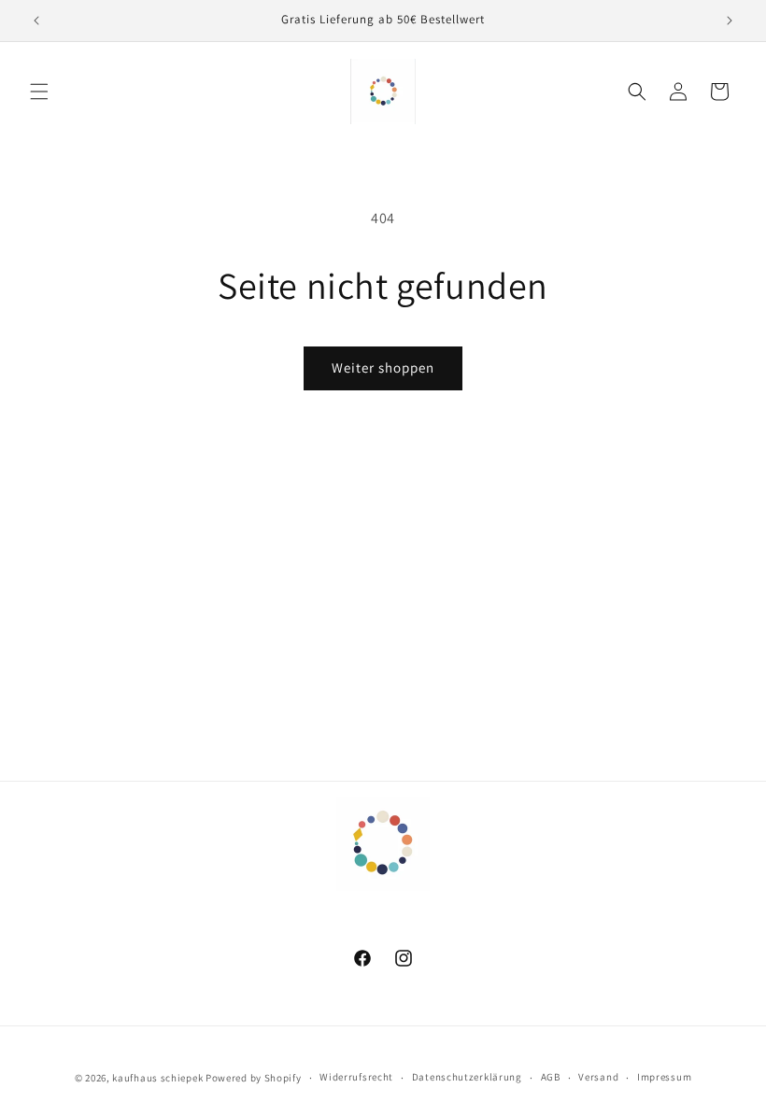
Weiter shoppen (383, 367)
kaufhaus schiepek (157, 1077)
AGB (550, 1076)
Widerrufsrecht (356, 1076)
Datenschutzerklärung (467, 1076)
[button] (39, 91)
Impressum (664, 1076)
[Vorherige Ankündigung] (36, 20)
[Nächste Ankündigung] (729, 20)
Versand (598, 1076)
